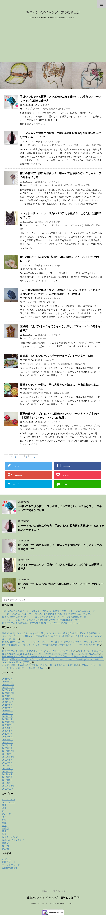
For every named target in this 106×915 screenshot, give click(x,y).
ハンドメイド (44, 105)
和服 (4, 808)
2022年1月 (7, 696)
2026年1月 (7, 681)
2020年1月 (7, 748)
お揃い (26, 425)
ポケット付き (77, 225)
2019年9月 (7, 760)
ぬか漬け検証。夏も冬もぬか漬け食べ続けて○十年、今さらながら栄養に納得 (40, 665)
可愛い (29, 429)
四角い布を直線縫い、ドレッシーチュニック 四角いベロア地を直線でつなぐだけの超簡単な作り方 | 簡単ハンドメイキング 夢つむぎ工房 (52, 636)
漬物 (40, 389)
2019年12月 (8, 751)
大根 (40, 393)
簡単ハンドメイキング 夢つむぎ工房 (53, 12)
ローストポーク (51, 364)
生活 (4, 834)
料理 (4, 820)
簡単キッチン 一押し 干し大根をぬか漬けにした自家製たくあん (59, 384)
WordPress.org (9, 868)
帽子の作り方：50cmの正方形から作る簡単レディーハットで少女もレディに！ (41, 623)
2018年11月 (8, 789)
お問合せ (45, 891)
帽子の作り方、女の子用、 (36, 269)
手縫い (87, 145)
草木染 (5, 843)
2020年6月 (7, 737)
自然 (67, 393)
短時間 (51, 302)
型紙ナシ (78, 145)
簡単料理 (64, 364)
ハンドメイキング (56, 145)
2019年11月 (8, 754)
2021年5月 (7, 708)
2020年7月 (7, 734)
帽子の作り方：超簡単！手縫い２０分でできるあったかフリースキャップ (38, 651)
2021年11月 (8, 702)
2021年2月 (7, 716)
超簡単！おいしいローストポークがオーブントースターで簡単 (56, 355)
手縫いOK (53, 108)
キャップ (27, 108)
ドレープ (39, 225)
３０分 (91, 429)
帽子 (45, 108)
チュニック (28, 225)
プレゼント (48, 185)
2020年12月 (8, 722)
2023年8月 (7, 690)
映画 (4, 822)
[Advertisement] (53, 41)
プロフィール (8, 802)
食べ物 (5, 846)
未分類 (5, 828)
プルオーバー (39, 338)
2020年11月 (8, 725)
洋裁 (93, 145)
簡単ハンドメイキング (49, 141)
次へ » (34, 456)
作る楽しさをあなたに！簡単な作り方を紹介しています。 (53, 903)
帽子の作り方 (70, 185)
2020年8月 (7, 731)
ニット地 (41, 145)
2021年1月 (7, 719)
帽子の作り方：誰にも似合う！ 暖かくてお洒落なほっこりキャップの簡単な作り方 (44, 617)
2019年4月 (7, 774)
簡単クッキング (46, 360)
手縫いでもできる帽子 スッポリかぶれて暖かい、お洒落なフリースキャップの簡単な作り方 (48, 611)
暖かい (81, 185)
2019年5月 (7, 771)
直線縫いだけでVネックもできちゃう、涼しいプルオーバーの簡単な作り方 (39, 633)
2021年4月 (7, 710)
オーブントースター (33, 364)
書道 (4, 825)
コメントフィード (11, 865)
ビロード (49, 225)
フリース (37, 108)
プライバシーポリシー (60, 891)
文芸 (4, 817)
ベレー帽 (37, 302)
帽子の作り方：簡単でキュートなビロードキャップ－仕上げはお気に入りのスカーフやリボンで (49, 642)
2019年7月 (7, 766)
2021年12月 (8, 699)
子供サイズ (60, 429)
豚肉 (82, 364)
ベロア (66, 225)
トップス (27, 338)
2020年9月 (7, 728)
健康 (35, 393)
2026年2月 (7, 679)
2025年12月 (8, 684)
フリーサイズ (76, 425)
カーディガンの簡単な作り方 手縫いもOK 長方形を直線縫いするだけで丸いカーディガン (47, 614)
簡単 (99, 145)
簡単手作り (64, 108)
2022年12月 (8, 693)
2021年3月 (7, 713)
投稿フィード (8, 862)
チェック (45, 425)
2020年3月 (7, 742)
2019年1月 (7, 783)
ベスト (58, 225)
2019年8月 (7, 763)
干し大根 (53, 393)
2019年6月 (7, 768)
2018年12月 (8, 786)
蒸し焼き (74, 364)
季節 (46, 393)
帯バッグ (6, 814)
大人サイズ (48, 429)
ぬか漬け (27, 393)
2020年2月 (7, 745)
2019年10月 (8, 757)
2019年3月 (7, 777)
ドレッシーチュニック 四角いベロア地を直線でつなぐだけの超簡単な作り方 (40, 620)
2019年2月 (7, 780)
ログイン (6, 859)
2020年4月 (7, 739)
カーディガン (29, 145)
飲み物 (5, 849)
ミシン (69, 145)
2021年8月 (7, 705)
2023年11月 (8, 687)
